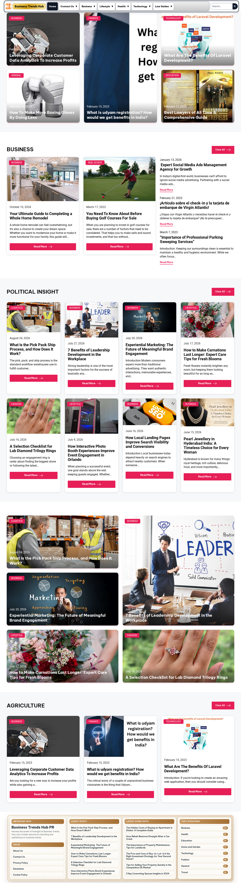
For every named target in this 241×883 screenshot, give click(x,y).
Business (87, 6)
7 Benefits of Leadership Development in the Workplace (89, 354)
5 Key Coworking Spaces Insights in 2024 (147, 873)
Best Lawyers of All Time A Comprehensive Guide (190, 115)
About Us (18, 851)
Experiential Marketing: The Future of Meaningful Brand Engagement (149, 349)
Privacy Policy (20, 862)
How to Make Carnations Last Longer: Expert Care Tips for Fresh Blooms (205, 354)
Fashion (16, 404)
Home (52, 6)
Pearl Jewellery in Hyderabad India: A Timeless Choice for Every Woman (206, 445)
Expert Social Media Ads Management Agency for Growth (193, 167)
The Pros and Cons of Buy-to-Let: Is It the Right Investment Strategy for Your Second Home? (148, 856)
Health (122, 6)
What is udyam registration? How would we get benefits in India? (119, 115)
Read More (40, 246)
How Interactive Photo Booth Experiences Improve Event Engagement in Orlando (91, 453)
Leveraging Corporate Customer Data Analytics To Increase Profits (43, 58)
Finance (93, 18)
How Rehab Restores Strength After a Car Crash (148, 837)
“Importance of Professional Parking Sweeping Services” (191, 239)
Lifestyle (105, 6)
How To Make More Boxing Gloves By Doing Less (42, 115)
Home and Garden (190, 847)
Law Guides (162, 6)
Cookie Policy (20, 874)
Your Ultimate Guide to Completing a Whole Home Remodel (41, 215)
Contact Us (67, 6)
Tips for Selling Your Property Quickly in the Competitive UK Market (148, 866)
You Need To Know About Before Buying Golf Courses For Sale (114, 215)
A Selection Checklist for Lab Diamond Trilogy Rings (33, 448)
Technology (140, 6)
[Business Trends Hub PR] (8, 6)
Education (172, 75)
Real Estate (95, 162)
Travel (184, 872)
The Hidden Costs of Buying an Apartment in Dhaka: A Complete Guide (149, 829)
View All (220, 149)
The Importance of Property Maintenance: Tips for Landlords (148, 846)
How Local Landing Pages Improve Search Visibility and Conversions (148, 442)
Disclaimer (18, 868)
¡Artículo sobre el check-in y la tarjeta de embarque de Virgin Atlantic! (194, 205)
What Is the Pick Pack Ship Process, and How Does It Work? (32, 349)
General (16, 75)
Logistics (17, 307)
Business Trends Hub (29, 6)
